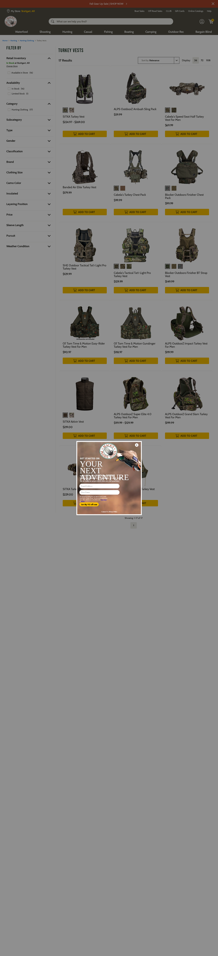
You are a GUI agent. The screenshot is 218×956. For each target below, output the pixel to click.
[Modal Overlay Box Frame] (109, 478)
